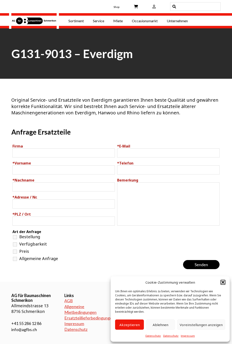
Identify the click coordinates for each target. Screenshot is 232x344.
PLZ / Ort (21, 214)
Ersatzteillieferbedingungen (89, 317)
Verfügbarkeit (33, 244)
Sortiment (76, 21)
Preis (24, 251)
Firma (17, 146)
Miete (118, 21)
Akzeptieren (129, 324)
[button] (223, 282)
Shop (116, 7)
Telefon (125, 163)
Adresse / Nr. (24, 197)
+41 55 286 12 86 (26, 323)
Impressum (188, 335)
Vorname (21, 163)
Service (98, 21)
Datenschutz (153, 335)
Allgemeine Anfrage (38, 258)
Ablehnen (160, 324)
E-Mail (123, 146)
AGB (68, 300)
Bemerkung (127, 180)
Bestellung (29, 236)
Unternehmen (177, 21)
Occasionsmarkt (145, 21)
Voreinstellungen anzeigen (201, 324)
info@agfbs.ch (24, 329)
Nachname (23, 180)
